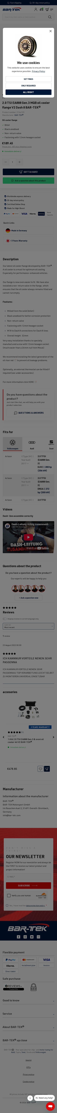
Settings (28, 79)
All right (28, 92)
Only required (28, 85)
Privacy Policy (38, 71)
